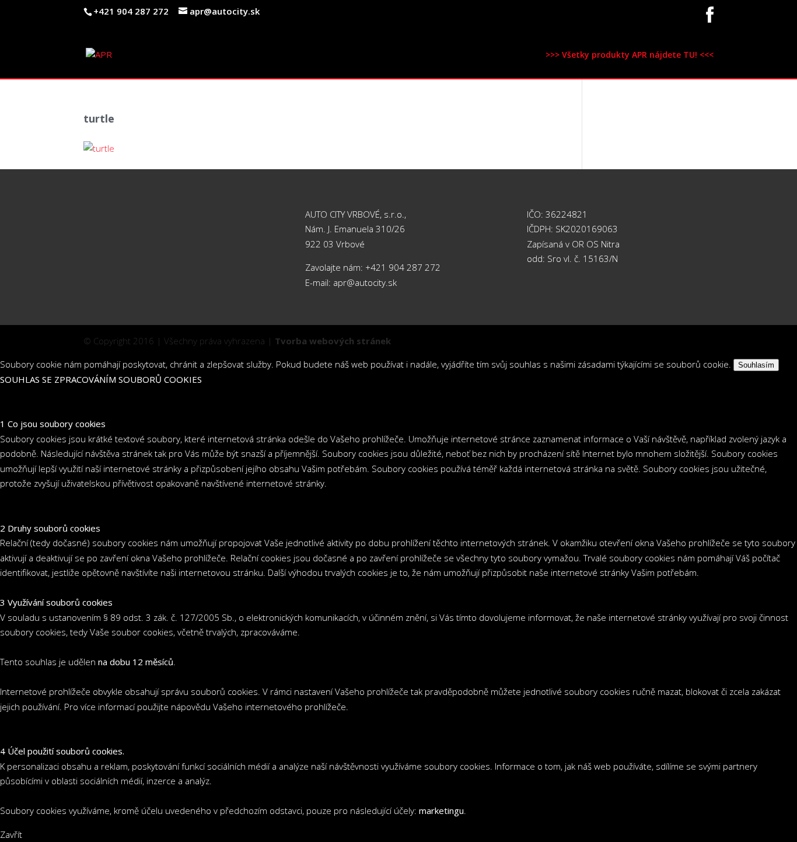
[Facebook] (710, 18)
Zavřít (11, 834)
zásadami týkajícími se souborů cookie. (654, 364)
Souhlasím (756, 365)
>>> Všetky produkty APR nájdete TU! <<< (630, 55)
